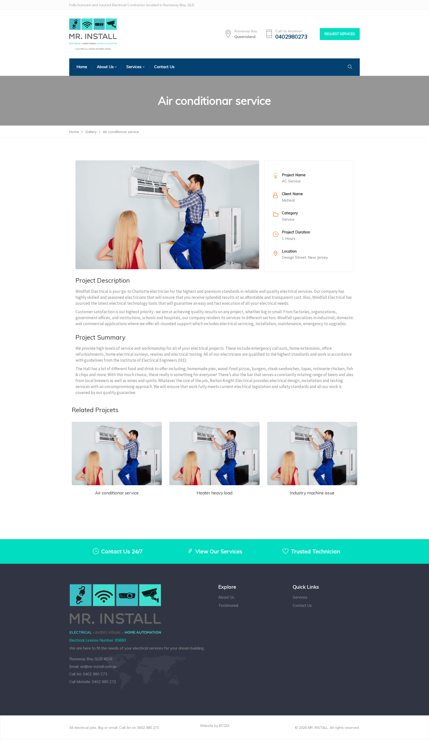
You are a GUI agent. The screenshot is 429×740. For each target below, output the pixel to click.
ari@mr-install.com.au (98, 666)
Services (300, 597)
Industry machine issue (312, 492)
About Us (226, 597)
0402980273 (291, 37)
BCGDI (224, 725)
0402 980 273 (95, 674)
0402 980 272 (104, 681)
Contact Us (302, 605)
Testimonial (228, 605)
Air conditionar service (117, 492)
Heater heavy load (214, 492)
